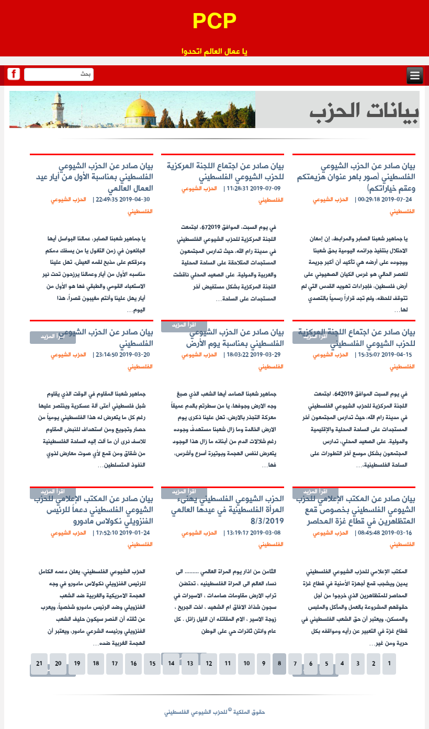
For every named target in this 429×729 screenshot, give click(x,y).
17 (114, 663)
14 (171, 663)
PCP (214, 23)
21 (39, 663)
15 (152, 663)
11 (227, 663)
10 (246, 663)
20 (58, 663)
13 (190, 663)
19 (77, 663)
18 (96, 663)
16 (133, 663)
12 (209, 663)
